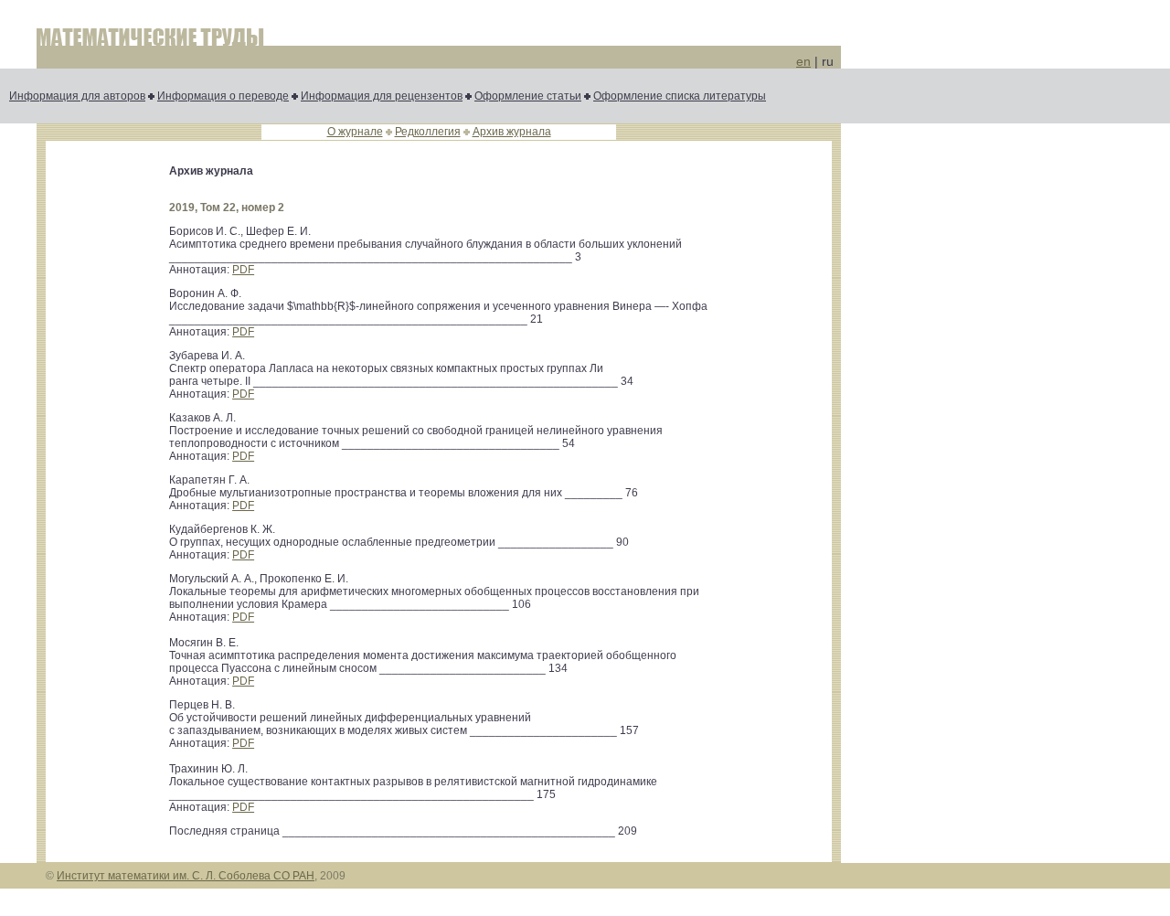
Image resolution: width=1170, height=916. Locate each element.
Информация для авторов (77, 96)
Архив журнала (512, 131)
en (803, 61)
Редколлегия (428, 131)
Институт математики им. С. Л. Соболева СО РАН (185, 875)
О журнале (355, 131)
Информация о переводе (223, 96)
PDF (243, 269)
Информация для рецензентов (382, 96)
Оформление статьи (527, 96)
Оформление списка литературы (679, 96)
